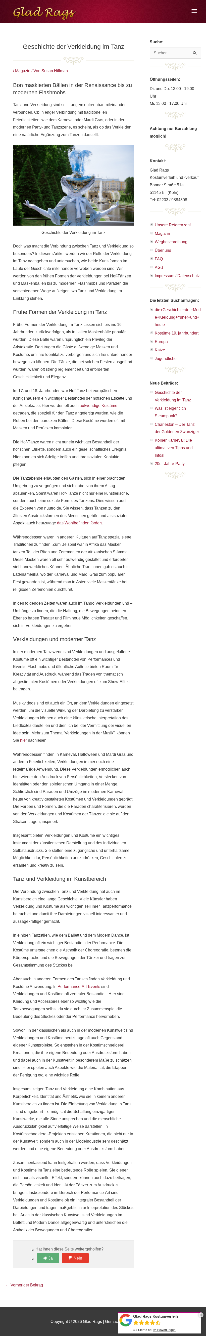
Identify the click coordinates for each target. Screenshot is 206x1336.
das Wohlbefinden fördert (79, 523)
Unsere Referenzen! (173, 225)
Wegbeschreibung (171, 242)
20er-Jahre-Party (170, 464)
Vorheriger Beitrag (24, 1285)
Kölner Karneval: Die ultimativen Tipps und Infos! (174, 447)
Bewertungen (164, 1329)
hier (23, 740)
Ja (50, 1258)
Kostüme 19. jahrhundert (176, 333)
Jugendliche (166, 358)
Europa (161, 342)
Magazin (22, 71)
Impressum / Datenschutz (177, 276)
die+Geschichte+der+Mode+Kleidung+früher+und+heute (178, 317)
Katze (160, 350)
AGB (159, 267)
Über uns (163, 250)
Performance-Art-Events (79, 986)
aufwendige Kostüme (98, 405)
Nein (78, 1258)
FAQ (159, 259)
